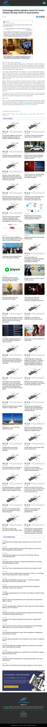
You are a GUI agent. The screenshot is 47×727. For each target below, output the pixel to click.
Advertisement (23, 713)
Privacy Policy (23, 714)
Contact (23, 712)
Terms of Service (23, 716)
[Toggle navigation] (44, 3)
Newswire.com (17, 62)
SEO (17, 101)
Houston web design (28, 101)
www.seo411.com (27, 104)
